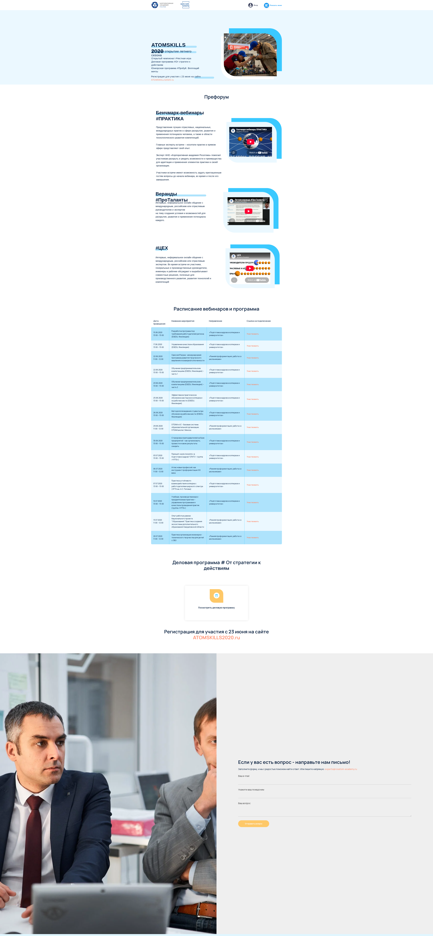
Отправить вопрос (253, 823)
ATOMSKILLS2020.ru (162, 80)
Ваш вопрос (244, 803)
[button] (250, 5)
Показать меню (276, 5)
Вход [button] (256, 5)
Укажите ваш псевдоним (251, 789)
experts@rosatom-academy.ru (341, 769)
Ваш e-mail (243, 775)
